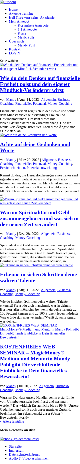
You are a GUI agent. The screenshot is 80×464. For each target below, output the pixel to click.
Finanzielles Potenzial (30, 103)
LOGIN (14, 53)
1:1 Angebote (27, 29)
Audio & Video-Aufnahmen (28, 458)
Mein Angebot (19, 21)
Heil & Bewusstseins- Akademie (31, 17)
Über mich (16, 41)
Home (13, 9)
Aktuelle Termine (21, 13)
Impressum (16, 450)
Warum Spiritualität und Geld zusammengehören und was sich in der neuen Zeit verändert (39, 218)
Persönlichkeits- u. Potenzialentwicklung (28, 168)
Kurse (22, 33)
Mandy (11, 99)
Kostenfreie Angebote (33, 25)
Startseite (15, 446)
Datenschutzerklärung (24, 454)
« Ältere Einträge (12, 421)
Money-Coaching (60, 103)
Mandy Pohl (26, 45)
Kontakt (14, 49)
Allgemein (48, 99)
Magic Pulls (26, 37)
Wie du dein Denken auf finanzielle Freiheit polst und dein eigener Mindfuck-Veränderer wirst (40, 84)
